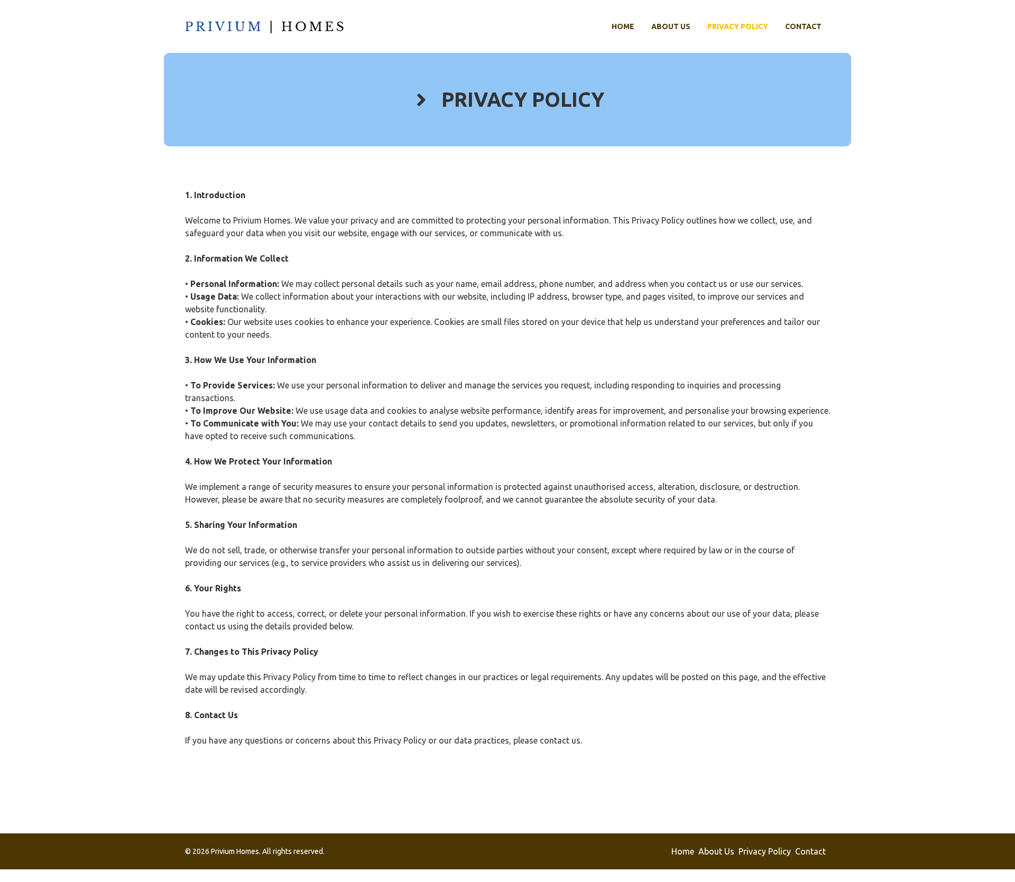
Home (623, 26)
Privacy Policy (737, 26)
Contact (803, 26)
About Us (670, 26)
